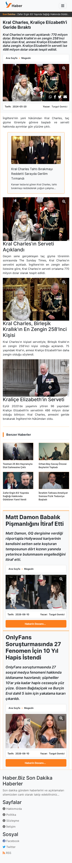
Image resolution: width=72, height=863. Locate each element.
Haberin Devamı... (35, 623)
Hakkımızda (13, 808)
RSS (8, 853)
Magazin (26, 58)
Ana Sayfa (11, 58)
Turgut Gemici (59, 106)
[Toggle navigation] (63, 5)
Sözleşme (12, 820)
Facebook (12, 841)
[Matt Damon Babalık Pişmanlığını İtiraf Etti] (36, 592)
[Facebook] (55, 97)
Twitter (10, 847)
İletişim (10, 826)
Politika (10, 814)
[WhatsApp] (50, 97)
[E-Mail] (65, 97)
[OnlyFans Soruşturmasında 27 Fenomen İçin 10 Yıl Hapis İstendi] (36, 731)
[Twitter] (60, 97)
